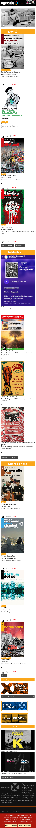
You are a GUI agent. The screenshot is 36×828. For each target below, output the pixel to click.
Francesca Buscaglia (8, 504)
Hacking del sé (5, 610)
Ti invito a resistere (7, 229)
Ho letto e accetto (11, 825)
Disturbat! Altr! (6, 227)
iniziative (4, 457)
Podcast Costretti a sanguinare (10, 307)
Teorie (3, 173)
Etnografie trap (5, 506)
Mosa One (4, 124)
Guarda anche (17, 464)
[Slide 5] (10, 25)
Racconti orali (6, 70)
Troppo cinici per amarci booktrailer (13, 774)
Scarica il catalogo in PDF (9, 696)
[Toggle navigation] (21, 3)
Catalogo (6, 811)
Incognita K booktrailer (9, 751)
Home (4, 808)
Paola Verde (5, 660)
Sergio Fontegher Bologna (10, 72)
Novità (13, 31)
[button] (2, 17)
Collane (16, 811)
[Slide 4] (8, 25)
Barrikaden (4, 662)
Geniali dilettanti (6, 178)
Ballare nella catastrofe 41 (9, 397)
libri (3, 246)
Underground (5, 657)
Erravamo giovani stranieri (9, 558)
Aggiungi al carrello (3, 85)
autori (10, 246)
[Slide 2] (5, 25)
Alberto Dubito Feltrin (9, 556)
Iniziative (14, 252)
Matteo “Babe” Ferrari (9, 176)
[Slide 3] (7, 25)
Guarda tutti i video (7, 777)
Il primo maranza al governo (9, 126)
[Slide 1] (3, 25)
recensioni (19, 246)
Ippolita (4, 608)
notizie (13, 457)
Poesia (3, 225)
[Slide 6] (12, 25)
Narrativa (4, 122)
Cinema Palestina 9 (7, 351)
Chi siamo (13, 808)
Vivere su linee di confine (8, 74)
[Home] (9, 3)
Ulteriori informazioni (24, 825)
